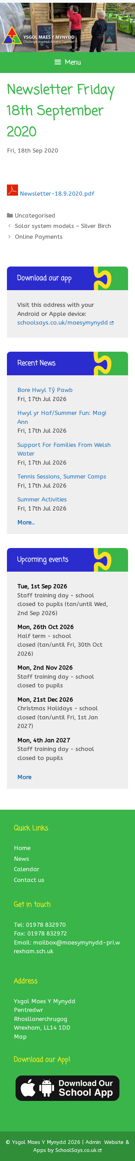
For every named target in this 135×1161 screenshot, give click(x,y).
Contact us (29, 879)
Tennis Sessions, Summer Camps (61, 476)
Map (20, 1036)
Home (22, 847)
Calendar (26, 869)
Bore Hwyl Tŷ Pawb (45, 389)
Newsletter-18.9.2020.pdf (57, 193)
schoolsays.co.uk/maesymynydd (62, 322)
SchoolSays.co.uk (76, 1150)
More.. (26, 522)
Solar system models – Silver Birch (63, 225)
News (21, 858)
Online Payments (39, 236)
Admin (94, 1142)
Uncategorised (35, 215)
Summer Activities (42, 499)
